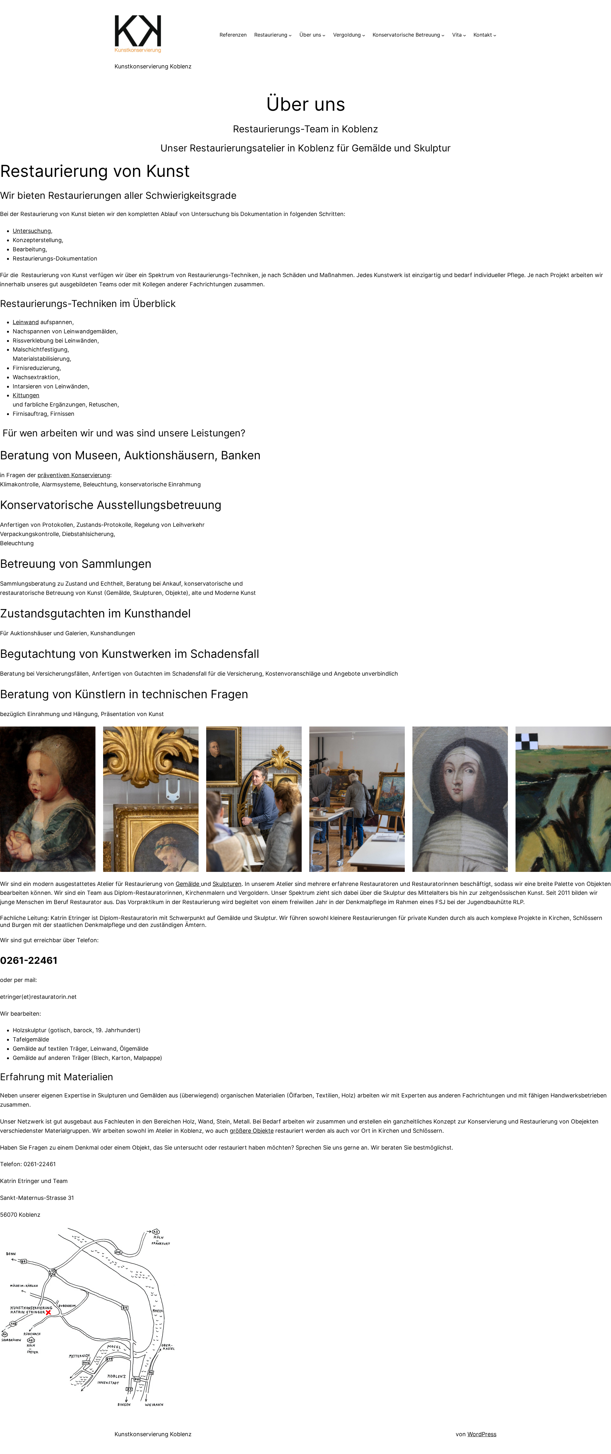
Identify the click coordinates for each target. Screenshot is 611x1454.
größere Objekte (252, 1130)
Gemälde (188, 883)
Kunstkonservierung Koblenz (153, 66)
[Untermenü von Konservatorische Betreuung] (443, 35)
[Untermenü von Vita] (464, 35)
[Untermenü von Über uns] (324, 35)
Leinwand (26, 322)
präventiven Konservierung (74, 475)
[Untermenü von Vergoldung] (363, 35)
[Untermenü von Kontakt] (494, 35)
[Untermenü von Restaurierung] (290, 35)
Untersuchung (32, 230)
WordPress (481, 1434)
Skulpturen (227, 883)
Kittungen (26, 395)
